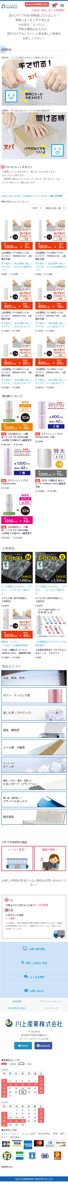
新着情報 (17, 1001)
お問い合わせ (37, 991)
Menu (63, 3)
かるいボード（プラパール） (20, 782)
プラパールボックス (15, 799)
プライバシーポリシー (51, 1001)
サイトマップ (51, 1008)
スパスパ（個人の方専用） (52, 195)
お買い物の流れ (37, 949)
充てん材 (10, 765)
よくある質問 (37, 977)
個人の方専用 (14, 196)
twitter (24, 1045)
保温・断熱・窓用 (14, 678)
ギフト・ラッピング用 (16, 695)
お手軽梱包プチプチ (30, 196)
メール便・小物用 (14, 747)
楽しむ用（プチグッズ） (18, 712)
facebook (44, 1045)
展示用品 (8, 817)
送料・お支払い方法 (36, 963)
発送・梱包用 (11, 730)
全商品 (4, 196)
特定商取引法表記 (17, 1008)
